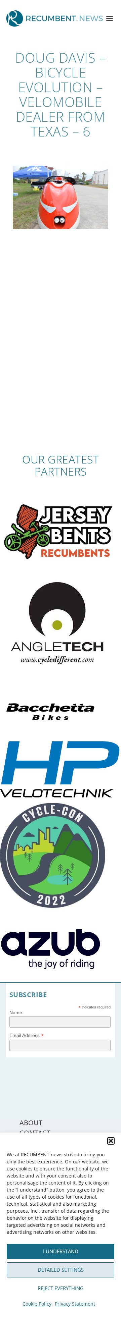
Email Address (26, 1035)
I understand (60, 1251)
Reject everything (61, 1288)
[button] (111, 1141)
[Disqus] (60, 355)
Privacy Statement (75, 1304)
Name (15, 1012)
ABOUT (30, 1122)
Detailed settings (61, 1269)
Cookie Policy (37, 1304)
